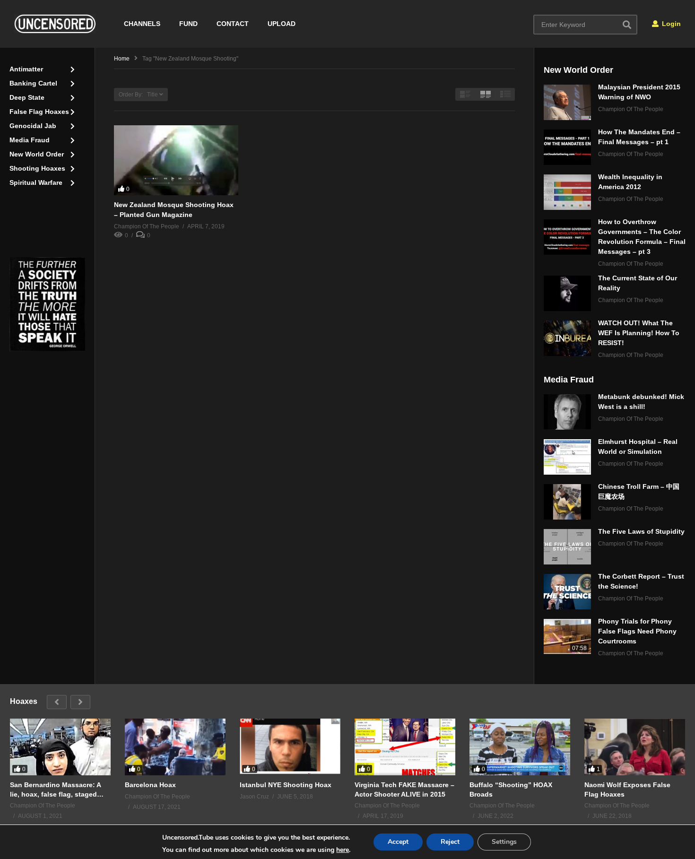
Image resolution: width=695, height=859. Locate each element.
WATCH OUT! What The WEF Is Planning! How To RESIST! (638, 333)
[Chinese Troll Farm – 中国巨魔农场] (567, 502)
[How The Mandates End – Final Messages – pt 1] (567, 147)
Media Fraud (29, 140)
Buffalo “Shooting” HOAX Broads (510, 789)
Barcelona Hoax (150, 785)
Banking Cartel (33, 83)
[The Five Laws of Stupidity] (567, 546)
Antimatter (26, 69)
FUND (188, 23)
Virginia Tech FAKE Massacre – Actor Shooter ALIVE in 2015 (404, 789)
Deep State (26, 97)
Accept (398, 841)
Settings (504, 841)
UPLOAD (281, 23)
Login (670, 23)
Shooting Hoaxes (37, 168)
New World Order (36, 154)
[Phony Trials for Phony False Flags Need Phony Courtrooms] (567, 636)
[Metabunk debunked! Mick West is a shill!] (567, 412)
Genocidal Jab (32, 126)
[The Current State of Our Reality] (567, 293)
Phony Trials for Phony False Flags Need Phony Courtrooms (637, 631)
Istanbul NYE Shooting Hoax (285, 785)
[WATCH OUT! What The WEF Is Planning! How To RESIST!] (567, 338)
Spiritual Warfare (35, 182)
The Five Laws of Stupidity (641, 531)
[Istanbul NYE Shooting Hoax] (290, 747)
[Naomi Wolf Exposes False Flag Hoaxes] (634, 747)
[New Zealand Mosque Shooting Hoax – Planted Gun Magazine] (176, 160)
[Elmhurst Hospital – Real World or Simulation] (567, 457)
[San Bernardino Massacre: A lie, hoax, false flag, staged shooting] (60, 747)
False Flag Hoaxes (39, 111)
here (342, 849)
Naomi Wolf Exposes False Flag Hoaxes (627, 789)
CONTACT (233, 23)
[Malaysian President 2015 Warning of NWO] (567, 102)
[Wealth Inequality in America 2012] (567, 192)
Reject (450, 841)
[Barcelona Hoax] (175, 747)
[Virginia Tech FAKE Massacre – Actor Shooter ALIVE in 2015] (405, 747)
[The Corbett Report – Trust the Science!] (567, 591)
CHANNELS (142, 23)
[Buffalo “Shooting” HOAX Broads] (519, 747)
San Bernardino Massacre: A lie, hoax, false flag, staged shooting (55, 789)
